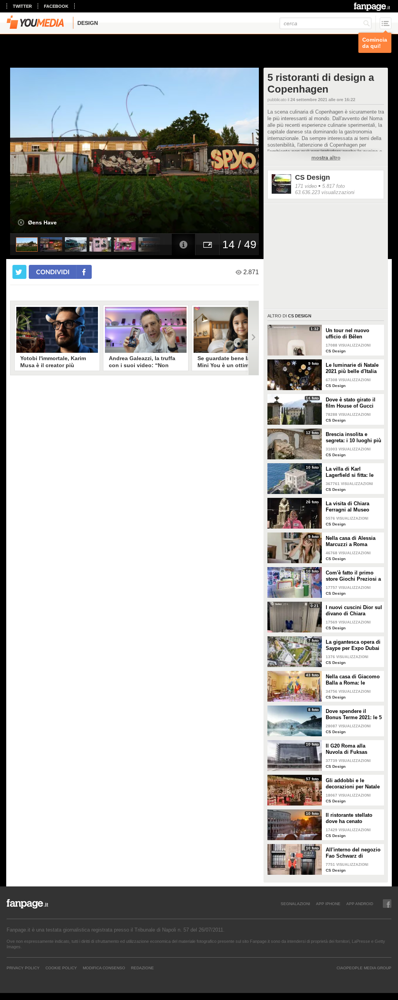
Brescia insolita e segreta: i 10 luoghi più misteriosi (353, 437)
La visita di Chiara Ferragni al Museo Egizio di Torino (347, 507)
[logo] (372, 6)
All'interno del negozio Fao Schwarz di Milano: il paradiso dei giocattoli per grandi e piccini (353, 853)
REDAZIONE (142, 968)
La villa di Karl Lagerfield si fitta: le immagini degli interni (352, 472)
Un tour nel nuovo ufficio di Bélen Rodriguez (347, 333)
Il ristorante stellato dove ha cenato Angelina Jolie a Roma (353, 818)
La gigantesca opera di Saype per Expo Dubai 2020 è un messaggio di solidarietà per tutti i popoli (353, 645)
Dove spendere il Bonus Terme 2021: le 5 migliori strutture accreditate (354, 714)
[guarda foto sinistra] (35, 150)
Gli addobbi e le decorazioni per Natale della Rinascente (353, 784)
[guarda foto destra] (159, 150)
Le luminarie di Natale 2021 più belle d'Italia (352, 368)
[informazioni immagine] (183, 244)
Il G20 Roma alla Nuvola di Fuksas (346, 749)
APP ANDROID (359, 903)
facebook (56, 6)
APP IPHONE (328, 903)
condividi (53, 271)
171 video (306, 186)
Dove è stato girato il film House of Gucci (350, 403)
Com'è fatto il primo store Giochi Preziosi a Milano (353, 576)
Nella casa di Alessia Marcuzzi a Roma (350, 541)
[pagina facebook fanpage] (387, 903)
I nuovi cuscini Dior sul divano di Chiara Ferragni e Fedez (354, 610)
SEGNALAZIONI (295, 903)
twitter (22, 6)
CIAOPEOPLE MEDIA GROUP (364, 968)
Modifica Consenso (104, 968)
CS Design (312, 177)
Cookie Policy (61, 968)
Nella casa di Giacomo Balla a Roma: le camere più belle (353, 680)
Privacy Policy (23, 968)
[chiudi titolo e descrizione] (21, 222)
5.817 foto (333, 186)
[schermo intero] (207, 244)
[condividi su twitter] (19, 272)
